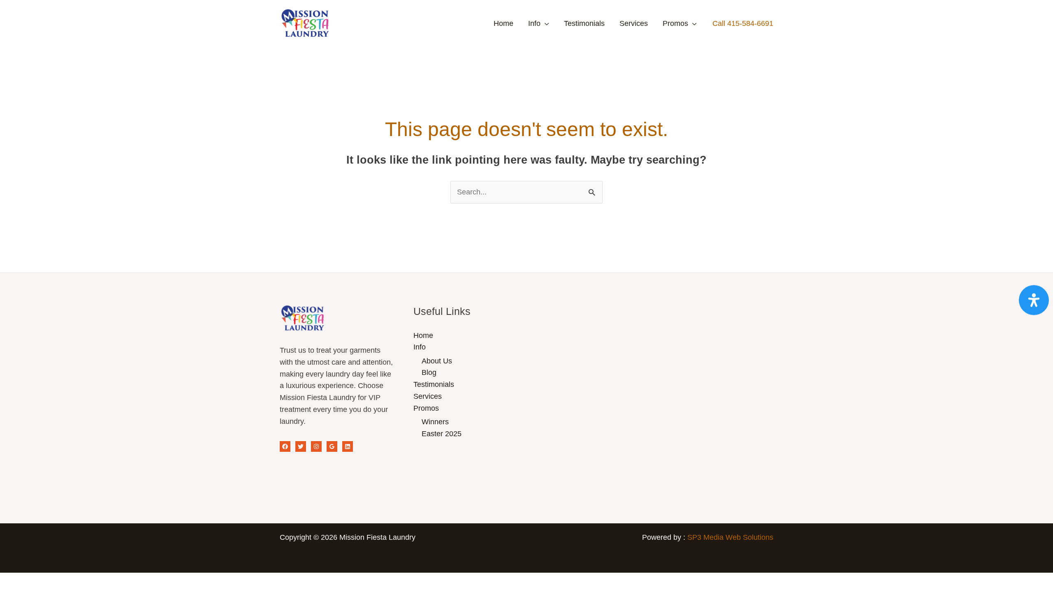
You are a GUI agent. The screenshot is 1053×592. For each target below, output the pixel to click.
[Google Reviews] (332, 446)
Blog (429, 372)
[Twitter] (300, 446)
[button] (742, 23)
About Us (437, 361)
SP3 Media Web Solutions (730, 537)
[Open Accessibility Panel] (1034, 300)
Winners (435, 422)
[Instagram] (316, 446)
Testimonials (584, 23)
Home (503, 23)
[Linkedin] (347, 446)
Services (633, 23)
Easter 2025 (442, 434)
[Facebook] (285, 446)
